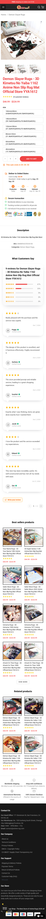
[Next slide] (41, 40)
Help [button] (41, 916)
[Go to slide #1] (10, 69)
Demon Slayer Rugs (17, 15)
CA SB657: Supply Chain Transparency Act (17, 852)
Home (3, 15)
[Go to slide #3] (35, 69)
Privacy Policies (7, 845)
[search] (39, 7)
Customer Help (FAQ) (9, 876)
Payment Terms (7, 866)
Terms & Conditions (9, 842)
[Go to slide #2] (23, 69)
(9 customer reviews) (21, 97)
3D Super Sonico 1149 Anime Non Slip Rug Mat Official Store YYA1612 (33, 551)
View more (23, 682)
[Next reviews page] (41, 506)
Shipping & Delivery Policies (11, 863)
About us (5, 839)
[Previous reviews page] (29, 506)
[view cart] (42, 7)
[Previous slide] (4, 40)
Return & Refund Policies (11, 870)
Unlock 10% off (5, 908)
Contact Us (6, 873)
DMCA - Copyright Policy (10, 849)
